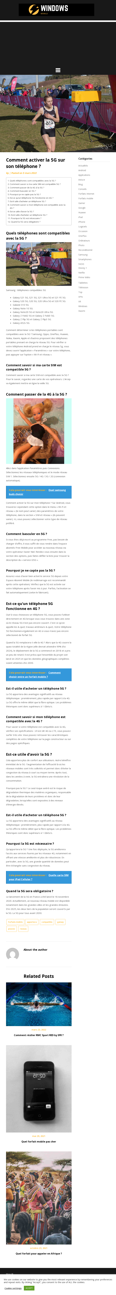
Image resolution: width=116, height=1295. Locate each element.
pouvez (11, 928)
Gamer (81, 203)
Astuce (81, 179)
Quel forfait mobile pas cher (38, 1141)
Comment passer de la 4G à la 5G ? (27, 187)
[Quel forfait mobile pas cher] (39, 1087)
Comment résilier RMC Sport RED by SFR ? (39, 1035)
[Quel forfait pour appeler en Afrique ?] (39, 1196)
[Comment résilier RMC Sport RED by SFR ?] (39, 1003)
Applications (84, 175)
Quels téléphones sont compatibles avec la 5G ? (33, 180)
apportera (32, 922)
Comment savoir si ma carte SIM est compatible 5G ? (35, 184)
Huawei (82, 212)
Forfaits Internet (86, 193)
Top (80, 292)
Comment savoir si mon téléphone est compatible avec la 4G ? (37, 206)
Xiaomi (81, 310)
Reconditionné (85, 250)
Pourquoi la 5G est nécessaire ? (26, 218)
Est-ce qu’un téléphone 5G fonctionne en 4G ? (31, 198)
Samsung (82, 254)
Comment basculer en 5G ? (23, 191)
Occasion (82, 231)
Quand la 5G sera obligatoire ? (25, 221)
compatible (47, 922)
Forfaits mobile (15, 922)
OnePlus (82, 235)
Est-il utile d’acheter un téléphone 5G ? (28, 201)
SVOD (81, 264)
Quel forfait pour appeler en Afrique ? (39, 1253)
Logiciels (82, 226)
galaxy (60, 922)
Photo (81, 245)
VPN (80, 296)
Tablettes (83, 282)
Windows (82, 306)
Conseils (82, 189)
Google (81, 207)
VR (79, 301)
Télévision (83, 287)
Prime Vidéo (84, 277)
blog (80, 184)
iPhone (81, 221)
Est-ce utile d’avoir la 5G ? (22, 211)
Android (82, 170)
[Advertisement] (58, 43)
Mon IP (9, 1274)
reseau (23, 928)
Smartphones (85, 259)
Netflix (81, 272)
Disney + (82, 267)
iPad (80, 217)
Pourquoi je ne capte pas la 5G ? (25, 194)
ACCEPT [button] (29, 1288)
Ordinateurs (84, 240)
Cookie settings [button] (13, 1288)
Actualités (83, 165)
